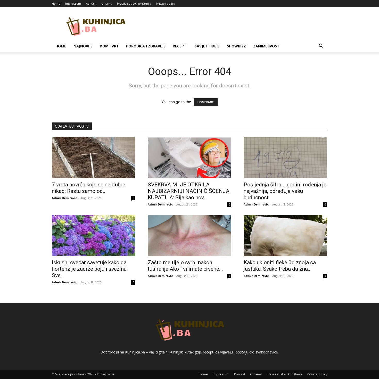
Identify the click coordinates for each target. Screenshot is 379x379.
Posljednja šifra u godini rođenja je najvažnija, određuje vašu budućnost (285, 191)
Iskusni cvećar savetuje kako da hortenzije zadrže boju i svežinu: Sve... (90, 268)
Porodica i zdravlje (146, 46)
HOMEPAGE (205, 102)
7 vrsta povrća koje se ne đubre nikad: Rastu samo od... (88, 188)
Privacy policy (165, 3)
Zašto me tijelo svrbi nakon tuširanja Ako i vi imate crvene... (185, 265)
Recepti (180, 46)
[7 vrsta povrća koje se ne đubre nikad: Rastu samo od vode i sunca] (93, 157)
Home (56, 3)
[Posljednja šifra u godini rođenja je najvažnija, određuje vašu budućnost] (285, 157)
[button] (321, 46)
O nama (106, 3)
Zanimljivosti (267, 46)
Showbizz (236, 46)
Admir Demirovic (64, 198)
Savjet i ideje (207, 46)
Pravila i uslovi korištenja (134, 3)
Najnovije (83, 46)
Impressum (73, 3)
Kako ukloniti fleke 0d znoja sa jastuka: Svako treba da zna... (280, 265)
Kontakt (91, 3)
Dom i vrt (109, 46)
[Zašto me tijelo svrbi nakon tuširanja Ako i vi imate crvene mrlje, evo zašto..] (189, 235)
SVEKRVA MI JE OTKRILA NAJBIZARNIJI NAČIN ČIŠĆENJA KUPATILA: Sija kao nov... (188, 191)
